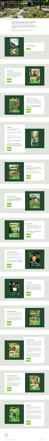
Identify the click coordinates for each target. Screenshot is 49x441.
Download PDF (8, 81)
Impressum (40, 439)
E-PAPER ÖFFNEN (28, 109)
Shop (16, 30)
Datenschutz (43, 439)
